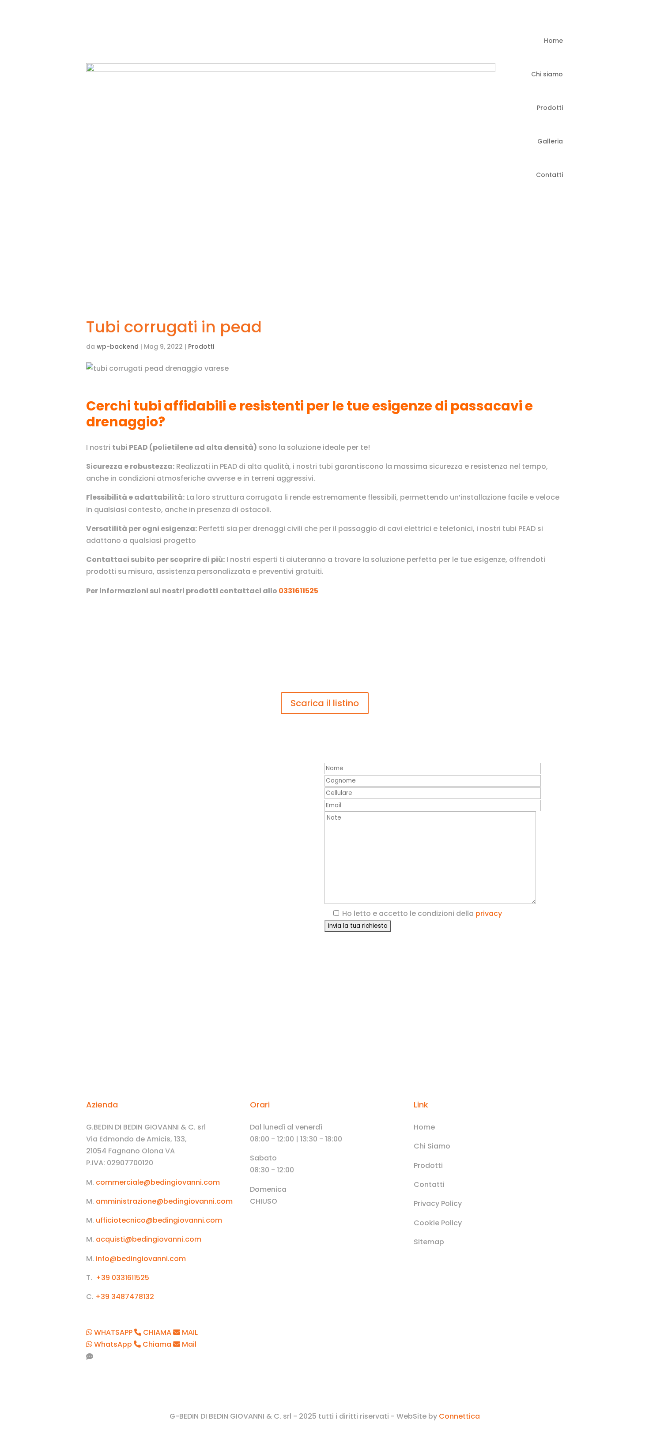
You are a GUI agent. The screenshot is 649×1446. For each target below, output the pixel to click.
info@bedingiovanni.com (141, 1259)
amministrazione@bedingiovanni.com (164, 1201)
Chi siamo (547, 74)
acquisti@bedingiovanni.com (148, 1239)
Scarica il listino (325, 703)
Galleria (550, 141)
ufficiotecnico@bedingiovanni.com (159, 1220)
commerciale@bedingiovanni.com (158, 1182)
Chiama (157, 1344)
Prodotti (550, 107)
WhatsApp (113, 1344)
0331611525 (298, 591)
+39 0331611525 (122, 1278)
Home (553, 40)
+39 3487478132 (124, 1297)
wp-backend (118, 346)
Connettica (459, 1416)
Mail (188, 1344)
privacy (488, 913)
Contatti (549, 174)
